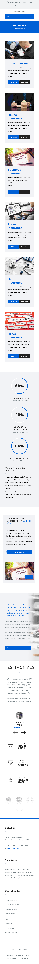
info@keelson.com (26, 2)
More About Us (19, 552)
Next (23, 732)
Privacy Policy (10, 928)
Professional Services (12, 904)
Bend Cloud (24, 958)
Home (16, 28)
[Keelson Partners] (19, 11)
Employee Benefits (11, 909)
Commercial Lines (11, 900)
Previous (15, 732)
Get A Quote (13, 82)
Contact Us (8, 923)
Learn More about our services (20, 648)
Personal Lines (10, 913)
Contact (25, 949)
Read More (24, 82)
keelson (20, 955)
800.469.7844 (14, 2)
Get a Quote (21, 6)
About (7, 919)
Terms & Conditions (11, 932)
